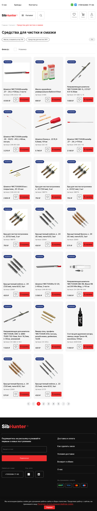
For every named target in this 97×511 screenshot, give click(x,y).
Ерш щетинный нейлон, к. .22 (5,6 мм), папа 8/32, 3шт (47, 385)
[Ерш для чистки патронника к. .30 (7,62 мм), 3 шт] (48, 172)
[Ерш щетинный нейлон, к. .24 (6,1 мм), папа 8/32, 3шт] (48, 219)
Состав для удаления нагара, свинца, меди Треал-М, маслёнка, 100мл (80, 336)
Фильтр (5, 49)
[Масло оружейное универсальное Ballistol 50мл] (48, 72)
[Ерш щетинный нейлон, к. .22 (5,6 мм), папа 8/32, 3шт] (48, 369)
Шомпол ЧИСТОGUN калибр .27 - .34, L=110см (79, 140)
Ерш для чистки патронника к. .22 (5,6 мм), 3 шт (16, 235)
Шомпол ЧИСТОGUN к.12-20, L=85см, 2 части (47, 285)
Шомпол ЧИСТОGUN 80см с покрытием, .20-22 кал (15, 188)
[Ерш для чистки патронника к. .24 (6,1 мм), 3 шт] (80, 172)
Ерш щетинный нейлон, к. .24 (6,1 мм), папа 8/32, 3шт (47, 235)
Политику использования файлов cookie (55, 504)
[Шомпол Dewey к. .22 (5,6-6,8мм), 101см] (48, 122)
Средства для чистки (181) (38, 39)
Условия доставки (65, 454)
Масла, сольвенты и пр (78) (13, 39)
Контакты (33, 5)
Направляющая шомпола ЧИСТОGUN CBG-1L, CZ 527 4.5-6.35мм (78, 89)
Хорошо (49, 507)
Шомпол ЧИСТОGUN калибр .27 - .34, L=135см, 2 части (16, 90)
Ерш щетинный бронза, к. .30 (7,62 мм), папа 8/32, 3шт (16, 385)
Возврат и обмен (65, 461)
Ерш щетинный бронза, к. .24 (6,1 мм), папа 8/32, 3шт (79, 235)
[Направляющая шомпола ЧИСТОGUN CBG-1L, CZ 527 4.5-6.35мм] (80, 72)
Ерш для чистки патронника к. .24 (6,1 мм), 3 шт (79, 188)
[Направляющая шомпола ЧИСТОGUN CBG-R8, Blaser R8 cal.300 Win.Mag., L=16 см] (80, 267)
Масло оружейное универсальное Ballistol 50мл (48, 90)
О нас (4, 5)
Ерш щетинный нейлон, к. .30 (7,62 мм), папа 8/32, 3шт (16, 285)
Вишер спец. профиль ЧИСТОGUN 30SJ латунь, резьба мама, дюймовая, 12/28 (46, 335)
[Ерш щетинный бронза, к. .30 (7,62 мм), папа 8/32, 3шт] (17, 369)
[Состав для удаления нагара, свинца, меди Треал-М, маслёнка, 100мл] (80, 317)
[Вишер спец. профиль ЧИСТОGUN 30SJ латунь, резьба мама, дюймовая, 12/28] (48, 317)
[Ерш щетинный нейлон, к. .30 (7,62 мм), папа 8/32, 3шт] (17, 267)
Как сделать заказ (66, 446)
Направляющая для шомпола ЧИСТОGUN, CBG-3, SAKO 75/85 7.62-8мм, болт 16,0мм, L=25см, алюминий (16, 335)
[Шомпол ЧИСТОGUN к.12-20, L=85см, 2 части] (48, 267)
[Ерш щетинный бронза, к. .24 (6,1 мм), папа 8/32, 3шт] (80, 219)
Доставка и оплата (66, 438)
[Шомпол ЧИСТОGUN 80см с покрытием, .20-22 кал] (17, 172)
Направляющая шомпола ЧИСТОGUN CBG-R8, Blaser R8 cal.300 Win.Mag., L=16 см (80, 283)
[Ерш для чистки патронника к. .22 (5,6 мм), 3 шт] (17, 219)
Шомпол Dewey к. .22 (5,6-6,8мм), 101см (46, 140)
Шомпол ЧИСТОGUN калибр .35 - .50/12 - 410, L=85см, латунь (16, 139)
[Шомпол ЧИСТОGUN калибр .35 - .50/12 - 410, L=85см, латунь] (17, 122)
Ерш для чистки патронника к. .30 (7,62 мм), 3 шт (47, 188)
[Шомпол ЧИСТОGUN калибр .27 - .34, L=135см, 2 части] (17, 72)
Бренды (17, 5)
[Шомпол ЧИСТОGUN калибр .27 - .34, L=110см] (80, 122)
